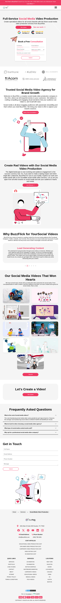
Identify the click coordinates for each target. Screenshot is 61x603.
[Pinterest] (28, 530)
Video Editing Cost (30, 551)
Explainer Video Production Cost (30, 546)
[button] (25, 265)
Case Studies (11, 567)
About (11, 571)
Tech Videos (30, 579)
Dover (50, 567)
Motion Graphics (30, 567)
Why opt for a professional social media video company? (21, 432)
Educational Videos (30, 574)
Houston (49, 564)
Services (22, 512)
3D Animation (30, 564)
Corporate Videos (30, 571)
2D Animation (30, 561)
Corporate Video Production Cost (30, 549)
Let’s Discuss (30, 185)
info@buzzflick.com (24, 537)
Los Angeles (49, 569)
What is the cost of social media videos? (16, 415)
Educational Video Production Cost (30, 544)
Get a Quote (23, 27)
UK (49, 577)
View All (31, 374)
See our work (38, 27)
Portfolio (11, 564)
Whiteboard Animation (30, 569)
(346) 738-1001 (37, 537)
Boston (49, 582)
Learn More (30, 3)
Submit (30, 57)
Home (14, 512)
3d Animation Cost (30, 554)
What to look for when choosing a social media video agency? (23, 424)
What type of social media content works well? (18, 428)
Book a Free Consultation (30, 112)
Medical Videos (30, 577)
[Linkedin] (37, 530)
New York (50, 561)
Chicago (49, 571)
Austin (50, 579)
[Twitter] (23, 530)
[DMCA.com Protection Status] (30, 590)
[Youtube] (33, 530)
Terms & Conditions (11, 579)
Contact (11, 569)
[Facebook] (18, 530)
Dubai (49, 574)
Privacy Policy (11, 577)
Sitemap (11, 574)
